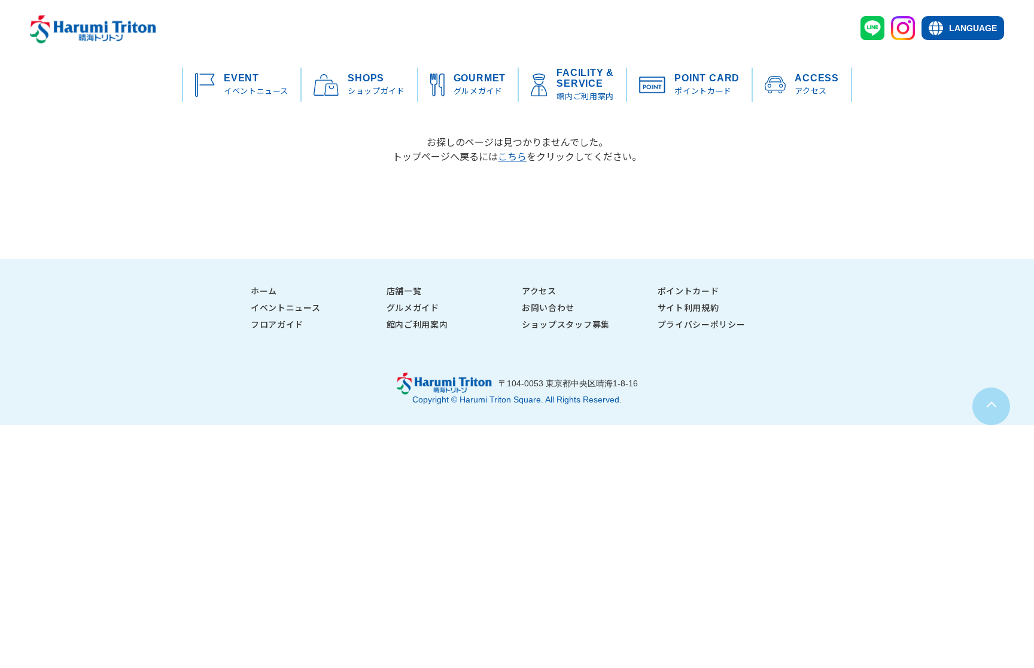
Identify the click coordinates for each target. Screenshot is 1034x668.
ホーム (264, 291)
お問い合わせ (548, 307)
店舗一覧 (404, 291)
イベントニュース (286, 307)
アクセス (539, 291)
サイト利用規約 (688, 307)
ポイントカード (688, 291)
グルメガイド (413, 307)
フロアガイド (277, 324)
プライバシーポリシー (702, 324)
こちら (512, 156)
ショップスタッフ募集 (566, 324)
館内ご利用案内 (417, 324)
